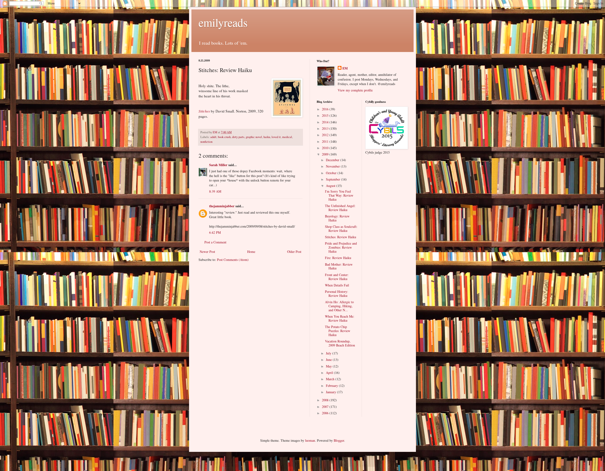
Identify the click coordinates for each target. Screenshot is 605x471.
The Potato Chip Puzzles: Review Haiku (337, 330)
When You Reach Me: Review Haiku (339, 318)
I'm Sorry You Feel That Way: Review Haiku (339, 195)
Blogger (339, 440)
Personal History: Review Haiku (336, 293)
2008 (325, 400)
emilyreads (223, 22)
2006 (325, 413)
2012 (325, 135)
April (330, 372)
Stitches (204, 111)
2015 (325, 115)
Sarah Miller (218, 164)
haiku (267, 137)
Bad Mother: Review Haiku (339, 266)
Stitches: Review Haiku (340, 237)
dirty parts (238, 137)
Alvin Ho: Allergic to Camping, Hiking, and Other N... (339, 306)
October (331, 173)
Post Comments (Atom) (233, 259)
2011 (325, 141)
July (329, 353)
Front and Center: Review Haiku (337, 276)
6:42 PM (215, 232)
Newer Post (207, 251)
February (332, 385)
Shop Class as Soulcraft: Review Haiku (341, 228)
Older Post (294, 251)
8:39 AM (215, 191)
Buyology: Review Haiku (337, 218)
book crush (224, 137)
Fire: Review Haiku (338, 257)
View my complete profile (355, 90)
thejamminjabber (221, 205)
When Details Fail (337, 285)
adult (213, 137)
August (331, 185)
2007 (325, 406)
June (329, 359)
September (333, 179)
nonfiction (206, 142)
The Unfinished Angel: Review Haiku (340, 207)
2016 (325, 109)
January (331, 392)
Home (251, 251)
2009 (325, 154)
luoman (310, 440)
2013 (325, 128)
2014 (325, 122)
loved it (276, 137)
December (333, 160)
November (333, 166)
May (329, 366)
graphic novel (254, 137)
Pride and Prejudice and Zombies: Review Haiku (341, 247)
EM (345, 68)
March (330, 379)
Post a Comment (215, 242)
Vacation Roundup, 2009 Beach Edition (340, 343)
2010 (325, 148)
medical (287, 137)
